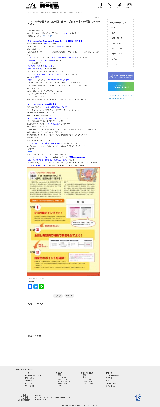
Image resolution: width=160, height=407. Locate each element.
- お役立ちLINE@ (88, 383)
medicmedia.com (40, 399)
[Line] (41, 286)
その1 (44, 36)
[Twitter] (36, 286)
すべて (113, 28)
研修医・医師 (116, 54)
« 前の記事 (58, 296)
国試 (112, 33)
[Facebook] (30, 286)
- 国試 (59, 375)
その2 (50, 36)
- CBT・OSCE (62, 377)
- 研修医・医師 (62, 383)
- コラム (59, 385)
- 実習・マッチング (63, 381)
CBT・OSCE (116, 38)
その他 (113, 64)
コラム (113, 59)
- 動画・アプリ (62, 379)
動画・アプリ (116, 43)
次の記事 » (69, 296)
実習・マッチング (117, 48)
